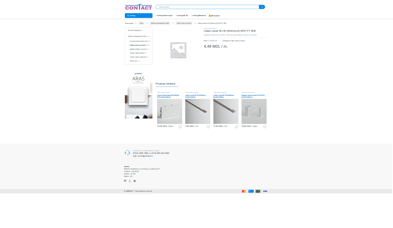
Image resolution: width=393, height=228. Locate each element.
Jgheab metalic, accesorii (140, 49)
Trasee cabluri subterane (139, 57)
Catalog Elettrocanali (164, 15)
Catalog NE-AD (182, 15)
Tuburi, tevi (135, 61)
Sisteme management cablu (160, 23)
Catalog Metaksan (199, 15)
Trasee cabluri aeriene (138, 53)
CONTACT (129, 191)
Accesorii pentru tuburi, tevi (140, 41)
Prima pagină (129, 23)
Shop (141, 23)
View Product (179, 127)
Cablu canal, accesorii (184, 23)
